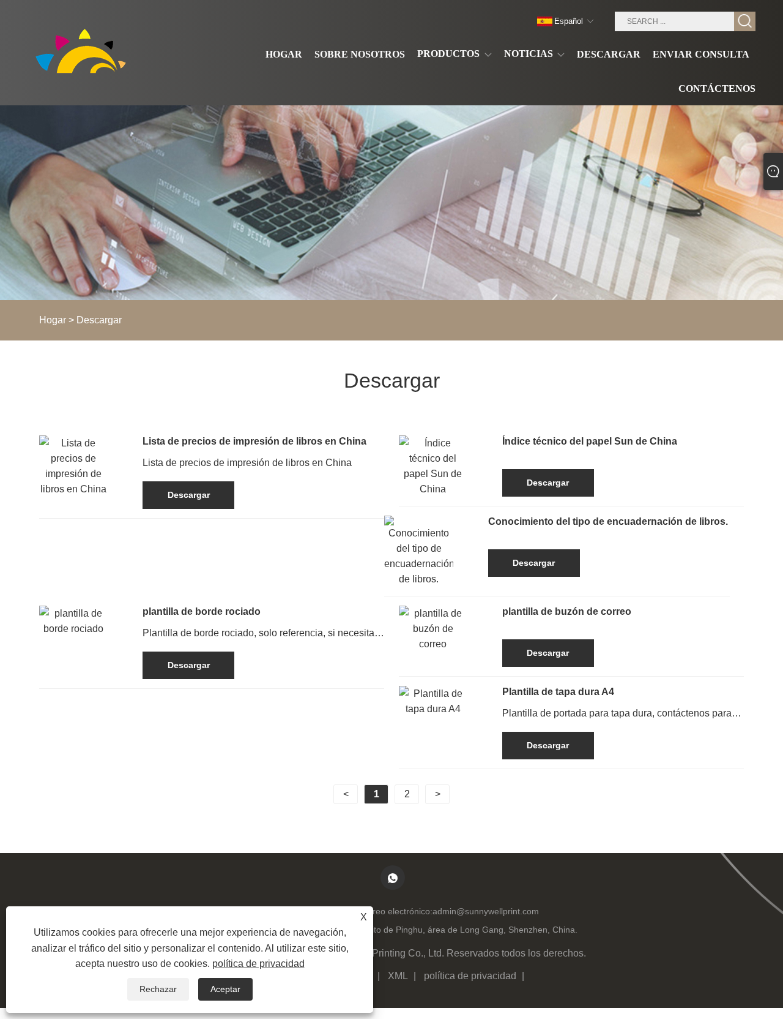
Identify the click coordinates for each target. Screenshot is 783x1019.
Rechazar (158, 989)
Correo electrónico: (395, 911)
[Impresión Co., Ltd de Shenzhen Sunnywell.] (84, 52)
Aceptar (225, 989)
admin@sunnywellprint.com (485, 911)
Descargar (99, 320)
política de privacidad (470, 976)
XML (398, 976)
